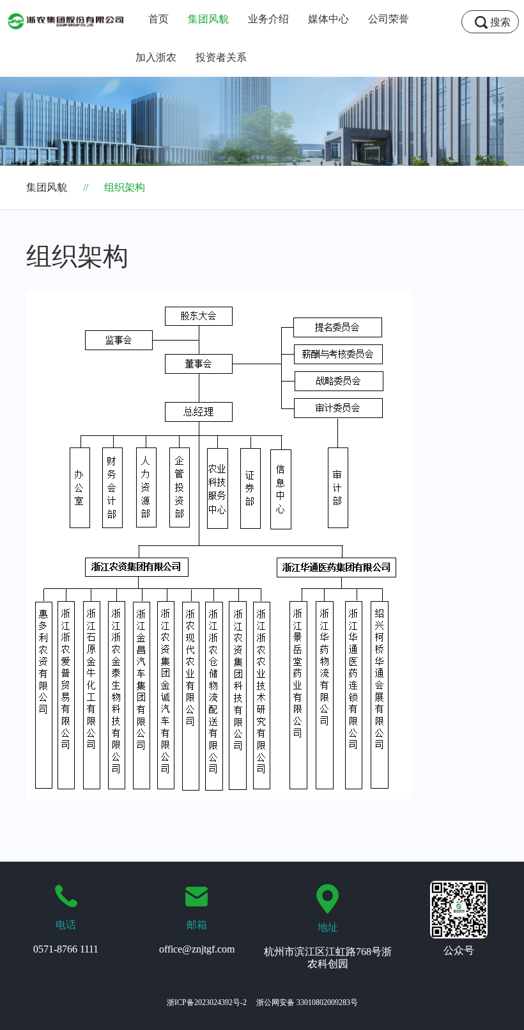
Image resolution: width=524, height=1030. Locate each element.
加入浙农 (155, 57)
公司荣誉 (388, 18)
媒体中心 (328, 18)
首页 (158, 18)
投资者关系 (221, 57)
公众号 (458, 950)
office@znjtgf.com (197, 949)
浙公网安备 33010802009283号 (307, 1002)
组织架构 (114, 187)
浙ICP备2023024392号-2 (207, 1002)
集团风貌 (208, 18)
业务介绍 (268, 18)
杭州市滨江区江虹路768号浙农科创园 (328, 957)
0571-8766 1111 (65, 949)
